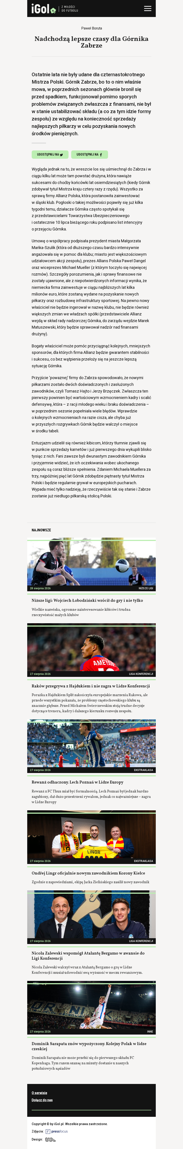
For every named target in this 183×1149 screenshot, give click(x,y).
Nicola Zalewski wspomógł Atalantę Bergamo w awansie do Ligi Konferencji (88, 956)
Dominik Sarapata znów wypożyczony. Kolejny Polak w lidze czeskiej (89, 1046)
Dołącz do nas (42, 1100)
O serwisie (39, 1093)
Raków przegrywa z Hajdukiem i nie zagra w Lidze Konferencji (91, 686)
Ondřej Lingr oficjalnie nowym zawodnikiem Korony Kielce (88, 873)
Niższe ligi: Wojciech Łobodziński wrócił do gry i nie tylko (87, 601)
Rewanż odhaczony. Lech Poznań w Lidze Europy (77, 782)
